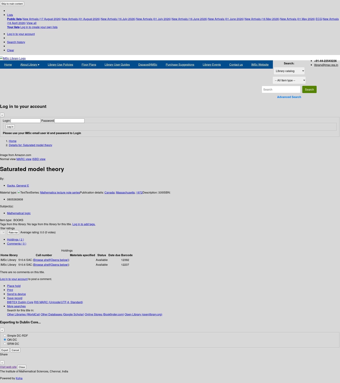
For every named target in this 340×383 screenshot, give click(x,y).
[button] (10, 15)
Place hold (14, 286)
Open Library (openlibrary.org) (143, 314)
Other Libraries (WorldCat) (23, 314)
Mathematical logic (19, 213)
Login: (7, 121)
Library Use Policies (60, 64)
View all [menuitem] (31, 23)
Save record (14, 298)
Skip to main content (12, 3)
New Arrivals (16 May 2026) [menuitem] (262, 19)
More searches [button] (16, 306)
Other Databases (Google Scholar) (62, 314)
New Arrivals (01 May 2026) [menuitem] (297, 19)
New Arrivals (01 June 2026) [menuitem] (226, 19)
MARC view (24, 159)
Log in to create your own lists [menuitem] (39, 27)
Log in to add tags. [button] (83, 224)
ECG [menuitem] (319, 19)
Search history (16, 42)
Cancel (15, 350)
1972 (139, 192)
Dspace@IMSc (147, 64)
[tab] (16, 243)
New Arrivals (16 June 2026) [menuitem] (189, 19)
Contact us (236, 64)
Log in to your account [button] (14, 279)
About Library (29, 64)
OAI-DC (12, 340)
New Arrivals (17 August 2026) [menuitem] (41, 19)
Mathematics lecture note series (60, 192)
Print (10, 290)
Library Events (212, 64)
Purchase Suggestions (180, 64)
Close (22, 367)
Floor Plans (89, 64)
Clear (10, 50)
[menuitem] (14, 19)
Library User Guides (117, 64)
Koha (19, 378)
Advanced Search (289, 97)
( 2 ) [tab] (15, 239)
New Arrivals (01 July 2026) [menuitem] (153, 19)
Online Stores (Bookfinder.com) (104, 314)
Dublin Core (25, 302)
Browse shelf (51, 260)
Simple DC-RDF (17, 335)
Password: (48, 121)
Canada (109, 192)
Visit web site (8, 367)
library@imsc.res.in (326, 65)
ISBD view (39, 159)
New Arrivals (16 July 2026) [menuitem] (118, 19)
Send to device (16, 294)
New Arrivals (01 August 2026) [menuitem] (81, 19)
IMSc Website (260, 64)
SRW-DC (13, 344)
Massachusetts (125, 192)
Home (8, 64)
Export (4, 350)
